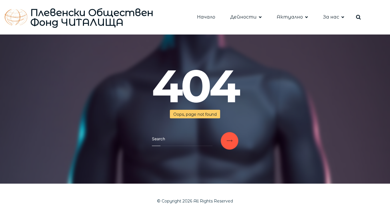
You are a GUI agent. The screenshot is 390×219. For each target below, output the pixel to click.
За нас (331, 17)
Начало (206, 17)
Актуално (290, 17)
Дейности (243, 17)
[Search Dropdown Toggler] (358, 17)
